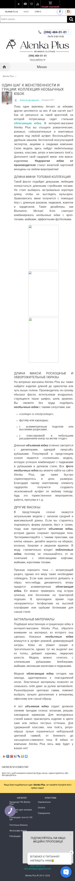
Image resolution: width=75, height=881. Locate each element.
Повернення (44, 813)
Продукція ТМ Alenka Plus (19, 803)
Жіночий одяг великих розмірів (20, 811)
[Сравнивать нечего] (37, 4)
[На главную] (4, 67)
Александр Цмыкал (29, 100)
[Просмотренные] (25, 4)
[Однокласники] (22, 756)
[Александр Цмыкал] (16, 100)
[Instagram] (68, 11)
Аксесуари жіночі (18, 830)
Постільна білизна (18, 825)
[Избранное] (31, 4)
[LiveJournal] (19, 756)
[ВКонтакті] (8, 756)
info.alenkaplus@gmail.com (37, 869)
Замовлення (44, 802)
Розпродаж (15, 836)
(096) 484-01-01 (37, 866)
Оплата (41, 807)
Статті (38, 12)
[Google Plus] (11, 756)
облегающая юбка (27, 123)
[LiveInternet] (15, 756)
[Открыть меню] (18, 4)
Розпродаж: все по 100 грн (20, 818)
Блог (26, 12)
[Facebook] (60, 11)
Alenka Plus (11, 12)
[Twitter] (26, 756)
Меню (42, 67)
